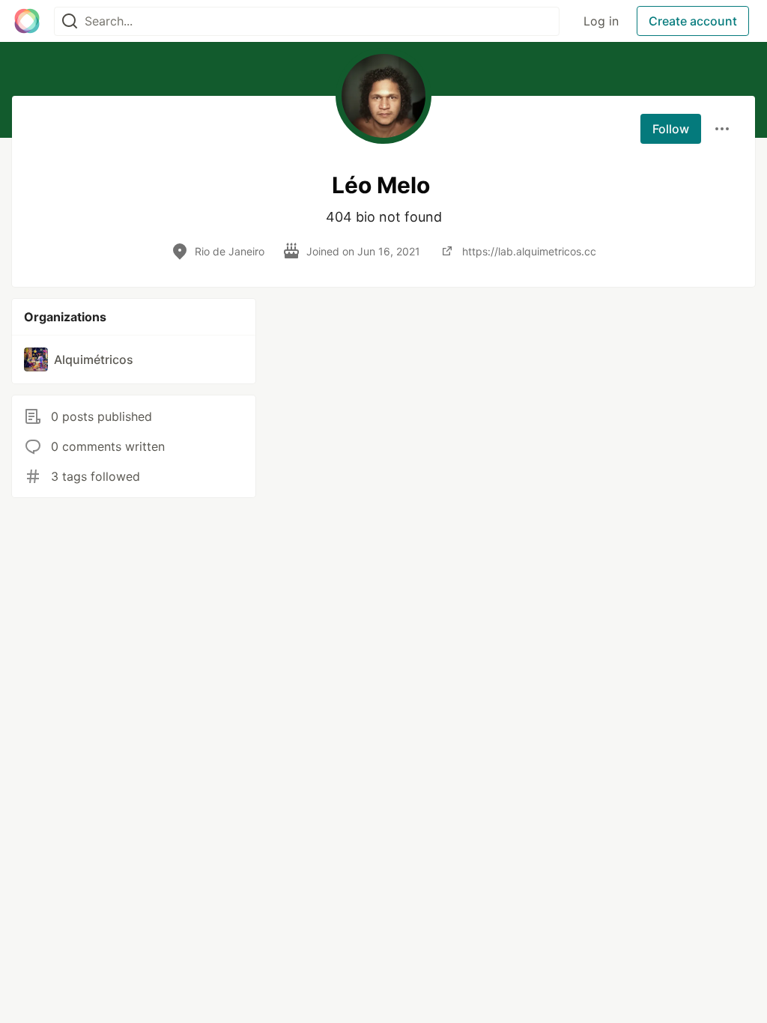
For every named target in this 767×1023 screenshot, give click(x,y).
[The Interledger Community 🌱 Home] (27, 21)
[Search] (70, 21)
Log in (601, 20)
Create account (693, 20)
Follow (670, 128)
